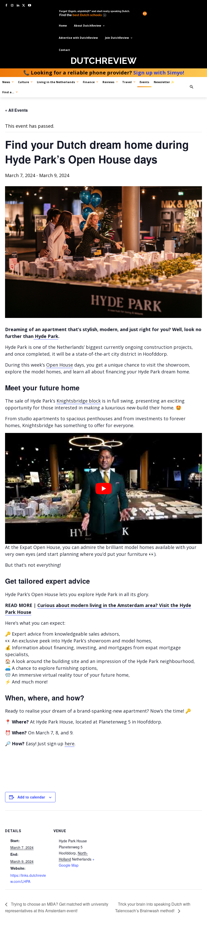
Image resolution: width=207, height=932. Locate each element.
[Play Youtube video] (103, 488)
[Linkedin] (18, 6)
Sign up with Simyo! (158, 72)
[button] (196, 87)
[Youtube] (29, 6)
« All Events (16, 110)
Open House (59, 365)
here (69, 743)
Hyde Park (46, 336)
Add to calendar (31, 797)
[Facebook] (6, 6)
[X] (24, 6)
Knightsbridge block (79, 401)
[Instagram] (12, 6)
